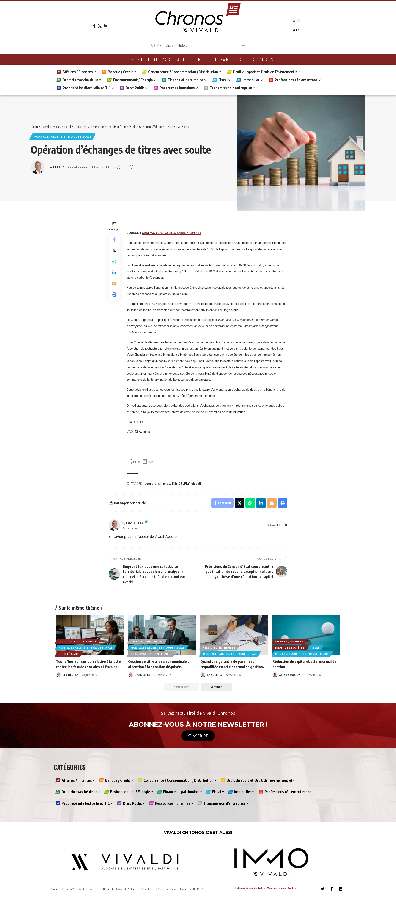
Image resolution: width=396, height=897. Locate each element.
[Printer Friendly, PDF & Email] (140, 461)
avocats (150, 484)
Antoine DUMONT (291, 675)
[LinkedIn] (105, 26)
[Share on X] (114, 250)
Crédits (292, 887)
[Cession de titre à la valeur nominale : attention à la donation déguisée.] (162, 635)
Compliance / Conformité (78, 641)
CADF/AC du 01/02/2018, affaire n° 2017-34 (171, 233)
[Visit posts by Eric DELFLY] (114, 525)
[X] (100, 26)
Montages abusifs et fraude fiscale (62, 136)
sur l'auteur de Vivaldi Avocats (143, 536)
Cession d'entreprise (147, 641)
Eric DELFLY (55, 167)
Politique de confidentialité (250, 887)
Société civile (69, 654)
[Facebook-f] (331, 889)
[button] (296, 30)
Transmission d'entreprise (151, 654)
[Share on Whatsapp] (114, 261)
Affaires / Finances (289, 641)
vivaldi (196, 484)
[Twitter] (322, 889)
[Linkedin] (341, 889)
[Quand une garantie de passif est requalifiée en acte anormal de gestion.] (234, 635)
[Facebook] (94, 26)
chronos (164, 484)
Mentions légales (276, 887)
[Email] (114, 283)
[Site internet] (279, 525)
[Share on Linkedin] (114, 272)
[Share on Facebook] (114, 239)
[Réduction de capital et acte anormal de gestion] (306, 635)
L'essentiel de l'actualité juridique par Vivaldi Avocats (198, 59)
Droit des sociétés (290, 647)
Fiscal (315, 647)
